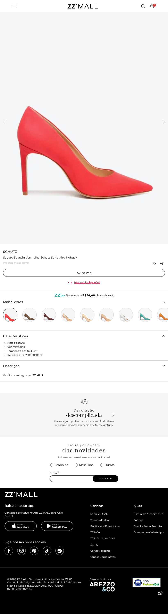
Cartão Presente (100, 550)
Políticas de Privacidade (105, 526)
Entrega (138, 520)
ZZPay (94, 544)
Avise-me (84, 273)
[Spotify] (59, 551)
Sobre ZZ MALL (99, 513)
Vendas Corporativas (103, 556)
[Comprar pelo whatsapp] (160, 593)
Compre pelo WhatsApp (148, 532)
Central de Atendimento (148, 513)
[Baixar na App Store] (21, 526)
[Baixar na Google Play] (57, 526)
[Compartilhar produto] (162, 263)
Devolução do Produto (148, 526)
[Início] (82, 6)
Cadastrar (105, 478)
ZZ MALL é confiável (102, 538)
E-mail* (55, 473)
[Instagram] (21, 551)
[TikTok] (47, 551)
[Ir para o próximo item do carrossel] (163, 122)
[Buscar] (143, 6)
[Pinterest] (34, 551)
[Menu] (14, 6)
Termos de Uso (99, 520)
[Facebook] (9, 551)
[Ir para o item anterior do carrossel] (4, 122)
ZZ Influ (95, 532)
